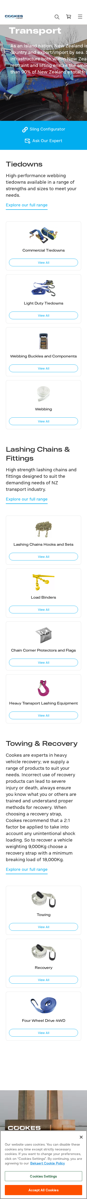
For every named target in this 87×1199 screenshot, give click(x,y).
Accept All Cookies (43, 1190)
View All (43, 262)
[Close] (81, 1137)
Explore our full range (27, 205)
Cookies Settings (43, 1176)
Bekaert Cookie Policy (47, 1163)
